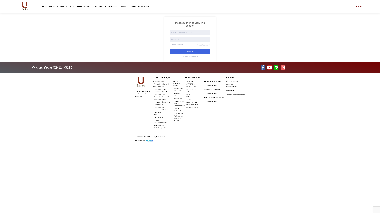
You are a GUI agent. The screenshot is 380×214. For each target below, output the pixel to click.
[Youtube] (269, 67)
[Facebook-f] (263, 67)
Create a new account (190, 57)
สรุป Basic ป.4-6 (212, 89)
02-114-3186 (63, 67)
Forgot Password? (203, 45)
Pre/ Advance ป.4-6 (214, 97)
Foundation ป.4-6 (212, 81)
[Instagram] (283, 67)
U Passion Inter (192, 77)
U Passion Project (162, 77)
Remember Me (177, 44)
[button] (50, 6)
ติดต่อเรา (230, 90)
